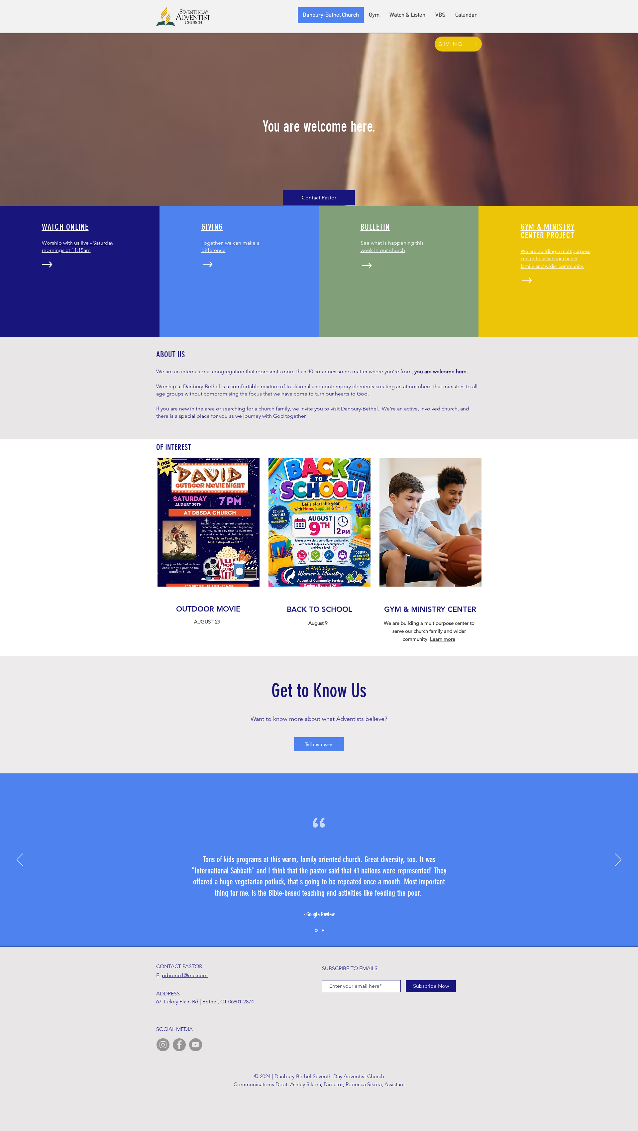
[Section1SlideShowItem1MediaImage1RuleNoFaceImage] (316, 930)
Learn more (442, 639)
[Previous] (20, 860)
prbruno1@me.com (185, 975)
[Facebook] (179, 1044)
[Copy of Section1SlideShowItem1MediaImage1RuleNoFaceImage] (322, 930)
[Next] (618, 860)
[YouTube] (195, 1044)
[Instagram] (163, 1044)
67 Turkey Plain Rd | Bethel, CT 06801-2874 (205, 1001)
